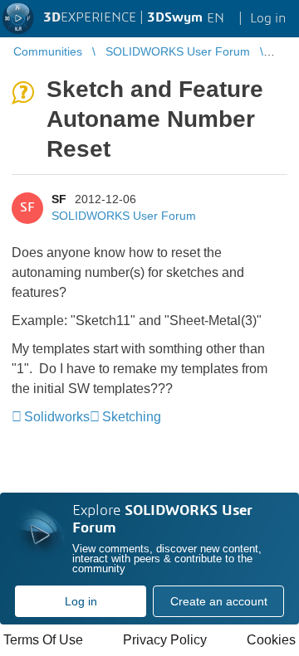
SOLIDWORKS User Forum (123, 215)
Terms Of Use (43, 640)
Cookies (271, 640)
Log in (81, 601)
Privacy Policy (165, 640)
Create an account (218, 601)
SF (58, 199)
